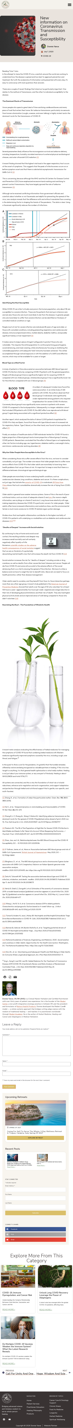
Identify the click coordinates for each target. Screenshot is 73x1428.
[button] (69, 5)
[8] (39, 446)
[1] (38, 157)
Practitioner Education (35, 1407)
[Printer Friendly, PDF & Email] (11, 977)
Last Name (8, 1203)
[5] (45, 381)
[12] (14, 520)
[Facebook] (4, 1419)
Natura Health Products (26, 1006)
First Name (8, 1194)
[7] (8, 428)
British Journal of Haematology (34, 852)
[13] (65, 554)
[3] (14, 187)
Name (4, 1061)
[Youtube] (10, 1419)
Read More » (11, 1167)
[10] (6, 488)
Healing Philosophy (34, 1410)
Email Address (10, 1186)
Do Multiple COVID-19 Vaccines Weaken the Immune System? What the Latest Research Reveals (17, 1348)
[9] (54, 482)
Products (30, 1414)
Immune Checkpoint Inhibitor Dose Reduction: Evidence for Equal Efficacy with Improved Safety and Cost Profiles (19, 1163)
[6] (55, 413)
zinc (50, 497)
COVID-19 (47, 56)
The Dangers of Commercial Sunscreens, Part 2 (49, 1162)
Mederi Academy (15, 1014)
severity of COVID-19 (33, 482)
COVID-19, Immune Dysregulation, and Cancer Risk (17, 1294)
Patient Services (33, 1404)
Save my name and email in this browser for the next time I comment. (27, 1080)
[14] (16, 598)
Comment (6, 1035)
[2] (13, 172)
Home (29, 1400)
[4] (32, 336)
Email (4, 1070)
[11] (11, 521)
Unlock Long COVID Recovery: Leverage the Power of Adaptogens (53, 1295)
